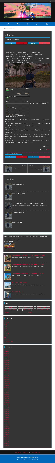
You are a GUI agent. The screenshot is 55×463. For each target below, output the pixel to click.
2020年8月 (6, 387)
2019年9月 (6, 407)
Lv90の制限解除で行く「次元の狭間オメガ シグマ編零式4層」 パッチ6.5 (28, 264)
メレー (5, 331)
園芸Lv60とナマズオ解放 (18, 193)
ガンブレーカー (8, 307)
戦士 (10, 309)
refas (48, 149)
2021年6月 (6, 370)
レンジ (5, 328)
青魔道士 (7, 312)
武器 (24, 309)
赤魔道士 (43, 309)
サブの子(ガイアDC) (8, 341)
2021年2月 (6, 375)
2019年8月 (6, 409)
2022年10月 (7, 360)
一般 (5, 337)
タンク (5, 330)
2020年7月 (6, 389)
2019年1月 (6, 423)
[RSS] (49, 1)
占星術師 (39, 307)
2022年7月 (6, 366)
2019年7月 (6, 411)
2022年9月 (6, 362)
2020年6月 (6, 390)
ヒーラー (6, 335)
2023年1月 (6, 355)
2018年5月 (6, 438)
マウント (20, 307)
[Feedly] (51, 1)
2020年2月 (6, 398)
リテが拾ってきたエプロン (18, 212)
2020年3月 (6, 396)
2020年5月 (6, 392)
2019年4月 (6, 417)
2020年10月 (7, 383)
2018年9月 (6, 430)
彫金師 (5, 324)
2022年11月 (6, 358)
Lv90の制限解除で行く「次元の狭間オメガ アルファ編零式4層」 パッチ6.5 (28, 255)
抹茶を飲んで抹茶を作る (18, 184)
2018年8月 (6, 432)
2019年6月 (6, 413)
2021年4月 (6, 372)
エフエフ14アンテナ (8, 249)
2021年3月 (6, 373)
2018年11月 (6, 426)
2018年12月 (7, 424)
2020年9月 (6, 385)
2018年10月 (7, 428)
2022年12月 (7, 357)
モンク (31, 307)
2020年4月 (6, 394)
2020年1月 (6, 400)
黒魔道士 (30, 312)
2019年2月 (6, 421)
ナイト (15, 307)
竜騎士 (34, 309)
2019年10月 (7, 406)
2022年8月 (6, 364)
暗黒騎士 (15, 309)
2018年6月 (6, 436)
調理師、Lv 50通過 (17, 222)
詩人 (38, 309)
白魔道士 (29, 309)
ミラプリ (26, 307)
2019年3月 (6, 419)
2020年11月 (7, 381)
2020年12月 (7, 379)
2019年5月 (6, 415)
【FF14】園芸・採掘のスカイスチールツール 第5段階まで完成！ (28, 203)
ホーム (6, 28)
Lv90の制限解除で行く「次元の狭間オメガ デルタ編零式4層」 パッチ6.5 (28, 273)
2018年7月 (6, 434)
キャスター (6, 322)
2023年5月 (6, 353)
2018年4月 (6, 440)
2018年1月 (6, 445)
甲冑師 (5, 326)
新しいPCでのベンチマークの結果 (19, 282)
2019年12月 (7, 402)
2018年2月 (6, 443)
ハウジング (6, 339)
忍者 (6, 309)
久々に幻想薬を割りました (17, 291)
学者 (49, 307)
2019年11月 (6, 404)
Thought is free (34, 459)
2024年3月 (6, 351)
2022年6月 (6, 368)
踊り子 (48, 309)
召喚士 (44, 307)
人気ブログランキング (8, 247)
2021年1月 (6, 377)
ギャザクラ (13, 28)
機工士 (20, 309)
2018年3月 (6, 441)
